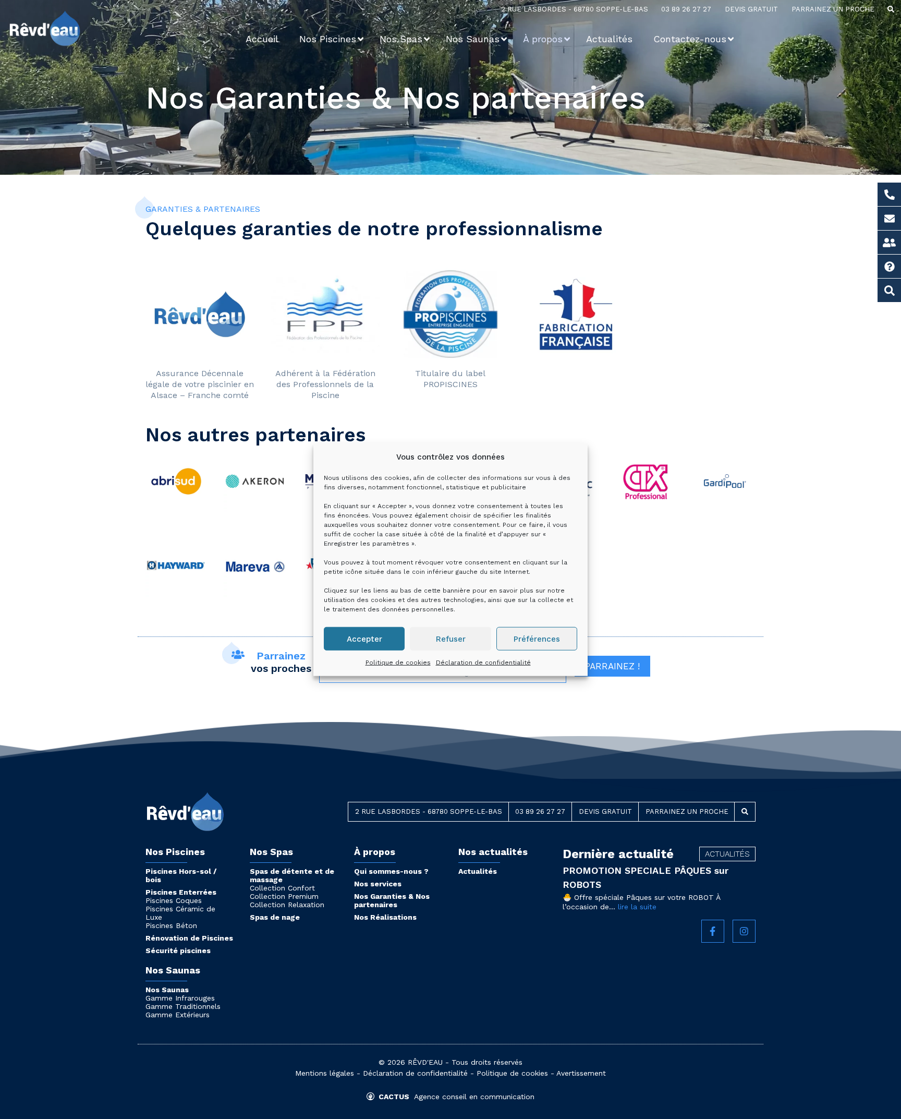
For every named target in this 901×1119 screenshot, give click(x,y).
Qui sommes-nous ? (391, 871)
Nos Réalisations (385, 917)
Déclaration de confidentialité (483, 662)
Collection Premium (284, 896)
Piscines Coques (173, 900)
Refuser (451, 638)
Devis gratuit (751, 9)
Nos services (377, 884)
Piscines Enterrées (180, 892)
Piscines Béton (171, 925)
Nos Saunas (167, 989)
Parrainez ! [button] (612, 666)
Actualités (477, 871)
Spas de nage (275, 917)
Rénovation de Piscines (189, 938)
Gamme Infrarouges (180, 998)
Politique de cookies (398, 662)
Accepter (364, 638)
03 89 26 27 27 (686, 9)
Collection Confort (282, 888)
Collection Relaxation (287, 904)
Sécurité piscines (178, 950)
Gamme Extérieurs (177, 1014)
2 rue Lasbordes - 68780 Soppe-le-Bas (574, 9)
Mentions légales (324, 1073)
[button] (891, 9)
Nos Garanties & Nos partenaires (392, 900)
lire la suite (637, 907)
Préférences (537, 638)
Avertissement (581, 1073)
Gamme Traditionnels (183, 1006)
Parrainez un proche (833, 9)
